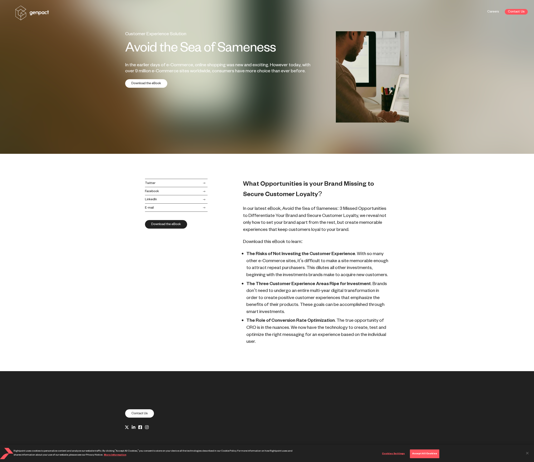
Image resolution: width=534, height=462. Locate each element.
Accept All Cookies (424, 454)
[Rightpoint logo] (32, 17)
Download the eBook (146, 83)
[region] (267, 453)
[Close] (527, 453)
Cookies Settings (393, 454)
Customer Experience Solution (155, 34)
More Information (115, 455)
